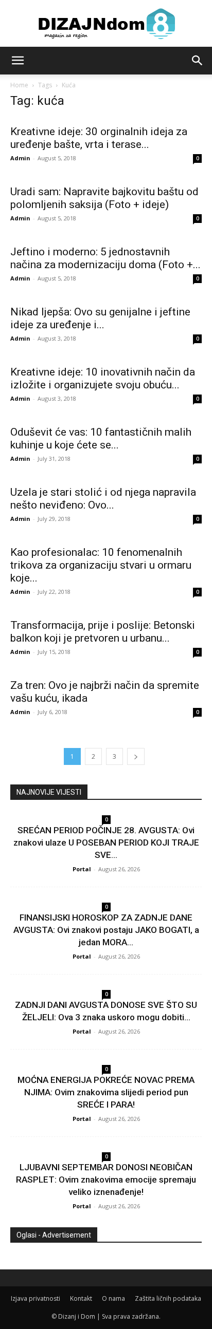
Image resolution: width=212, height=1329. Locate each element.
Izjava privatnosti (35, 1298)
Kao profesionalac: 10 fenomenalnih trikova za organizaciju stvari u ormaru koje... (100, 565)
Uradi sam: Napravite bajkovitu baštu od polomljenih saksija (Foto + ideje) (104, 198)
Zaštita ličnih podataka (168, 1298)
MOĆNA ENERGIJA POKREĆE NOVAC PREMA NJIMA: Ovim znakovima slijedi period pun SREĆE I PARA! (106, 1092)
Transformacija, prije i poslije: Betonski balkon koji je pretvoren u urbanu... (102, 631)
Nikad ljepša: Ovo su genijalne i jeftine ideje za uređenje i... (100, 318)
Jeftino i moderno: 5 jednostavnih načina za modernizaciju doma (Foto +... (105, 258)
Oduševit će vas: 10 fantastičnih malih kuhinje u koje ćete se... (100, 438)
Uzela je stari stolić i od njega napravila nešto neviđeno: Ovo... (103, 498)
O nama (113, 1298)
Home (19, 85)
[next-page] (136, 756)
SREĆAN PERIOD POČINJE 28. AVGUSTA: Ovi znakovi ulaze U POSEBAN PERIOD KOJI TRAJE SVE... (106, 842)
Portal (82, 869)
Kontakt (81, 1298)
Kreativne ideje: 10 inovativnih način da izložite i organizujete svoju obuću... (102, 378)
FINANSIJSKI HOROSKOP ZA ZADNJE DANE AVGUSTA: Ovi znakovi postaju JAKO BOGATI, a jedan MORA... (106, 929)
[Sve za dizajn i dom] (106, 24)
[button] (17, 60)
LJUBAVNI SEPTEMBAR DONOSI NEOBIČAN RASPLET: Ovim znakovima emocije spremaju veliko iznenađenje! (106, 1179)
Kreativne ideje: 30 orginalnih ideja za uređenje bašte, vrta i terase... (98, 138)
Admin (20, 158)
